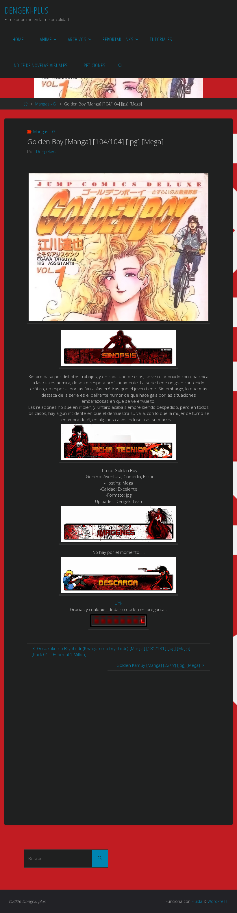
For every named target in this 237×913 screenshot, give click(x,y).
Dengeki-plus (26, 10)
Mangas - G (45, 104)
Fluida (196, 901)
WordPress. (218, 901)
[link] (120, 65)
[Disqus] (118, 743)
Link (118, 603)
